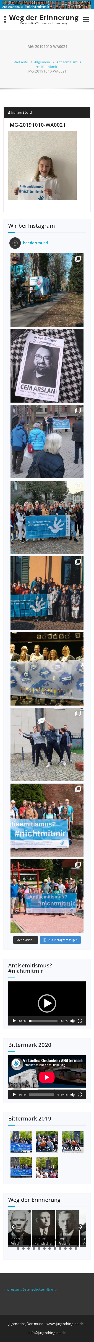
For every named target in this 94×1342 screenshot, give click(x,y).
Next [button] (80, 1227)
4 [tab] (28, 1239)
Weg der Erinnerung (43, 17)
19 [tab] (39, 1248)
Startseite (20, 62)
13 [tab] (76, 1239)
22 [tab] (55, 1248)
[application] (47, 1003)
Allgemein (42, 62)
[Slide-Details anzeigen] (19, 1227)
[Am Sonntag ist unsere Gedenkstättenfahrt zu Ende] (47, 820)
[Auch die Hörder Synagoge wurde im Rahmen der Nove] (47, 441)
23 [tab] (60, 1248)
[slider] (43, 1021)
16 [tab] (23, 1248)
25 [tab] (70, 1248)
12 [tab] (70, 1239)
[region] (47, 1228)
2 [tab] (18, 1239)
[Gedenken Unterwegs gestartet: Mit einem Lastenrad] (47, 290)
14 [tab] (81, 1239)
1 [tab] (13, 1239)
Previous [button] (13, 1227)
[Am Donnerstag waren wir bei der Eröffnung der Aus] (47, 669)
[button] (47, 1003)
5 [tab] (34, 1239)
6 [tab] (39, 1239)
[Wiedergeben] (14, 1021)
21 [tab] (49, 1248)
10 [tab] (60, 1239)
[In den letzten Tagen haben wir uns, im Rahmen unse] (47, 896)
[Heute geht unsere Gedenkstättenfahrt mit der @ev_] (47, 517)
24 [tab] (65, 1248)
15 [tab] (18, 1248)
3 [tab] (23, 1239)
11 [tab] (65, 1239)
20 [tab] (44, 1248)
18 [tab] (34, 1248)
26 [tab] (76, 1248)
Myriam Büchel (21, 112)
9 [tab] (55, 1239)
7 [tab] (44, 1239)
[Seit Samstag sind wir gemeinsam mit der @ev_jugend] (47, 593)
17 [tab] (28, 1248)
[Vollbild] (80, 1021)
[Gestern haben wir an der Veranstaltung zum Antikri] (47, 744)
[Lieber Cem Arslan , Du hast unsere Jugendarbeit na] (47, 366)
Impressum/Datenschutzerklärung (30, 1289)
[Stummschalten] (72, 1021)
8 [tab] (49, 1239)
